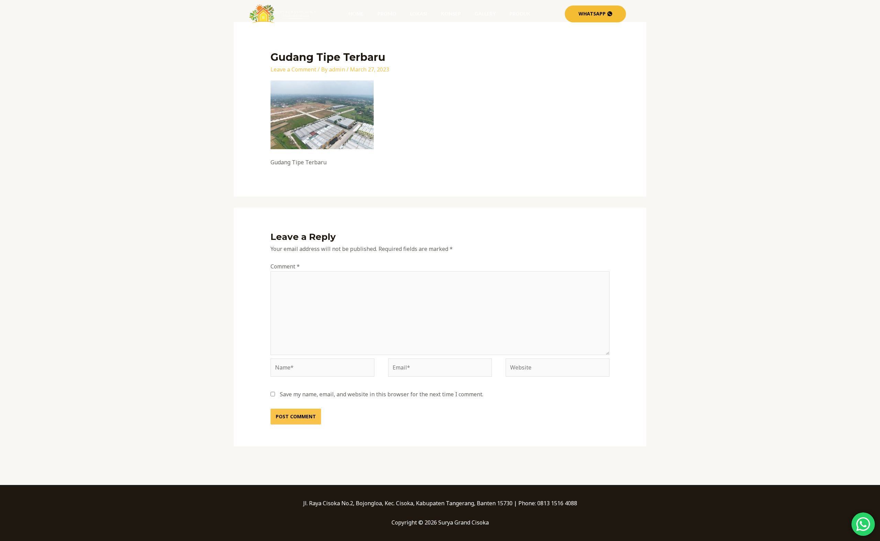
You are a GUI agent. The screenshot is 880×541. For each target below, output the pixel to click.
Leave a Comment (293, 69)
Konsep (451, 13)
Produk (519, 13)
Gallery (485, 13)
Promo (386, 13)
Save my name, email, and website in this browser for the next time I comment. (381, 394)
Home (356, 13)
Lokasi (418, 13)
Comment (285, 266)
